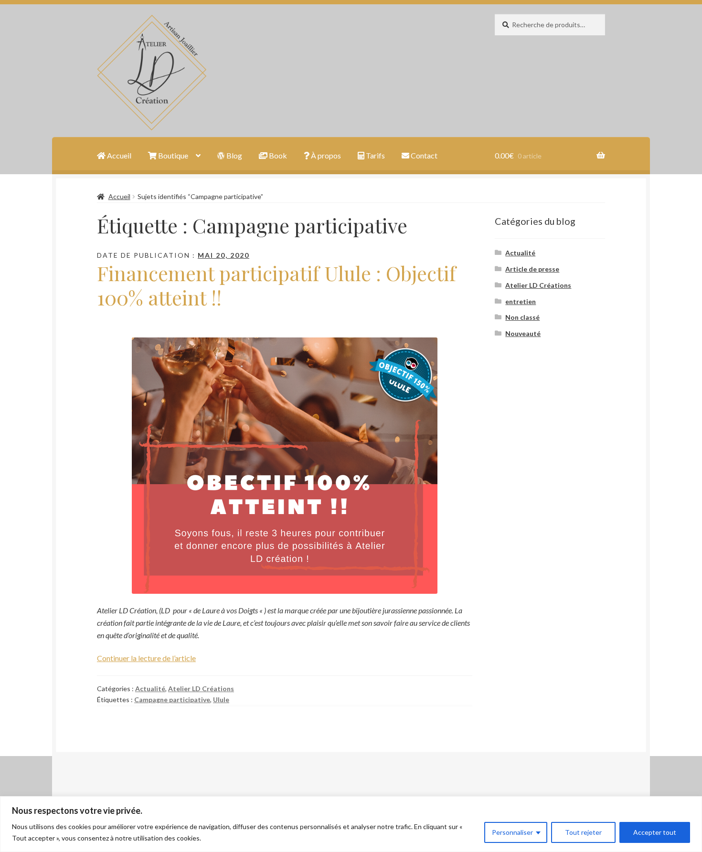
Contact (423, 155)
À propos (325, 155)
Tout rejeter (583, 832)
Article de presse (532, 269)
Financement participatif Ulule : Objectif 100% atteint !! (276, 285)
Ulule (221, 699)
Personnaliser (512, 832)
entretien (520, 301)
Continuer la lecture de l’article (146, 658)
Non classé (522, 317)
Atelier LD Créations (201, 688)
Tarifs (374, 155)
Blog (233, 155)
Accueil (118, 155)
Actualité (150, 688)
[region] (351, 824)
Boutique (172, 155)
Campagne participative (172, 699)
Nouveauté (523, 333)
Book (277, 155)
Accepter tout (654, 832)
